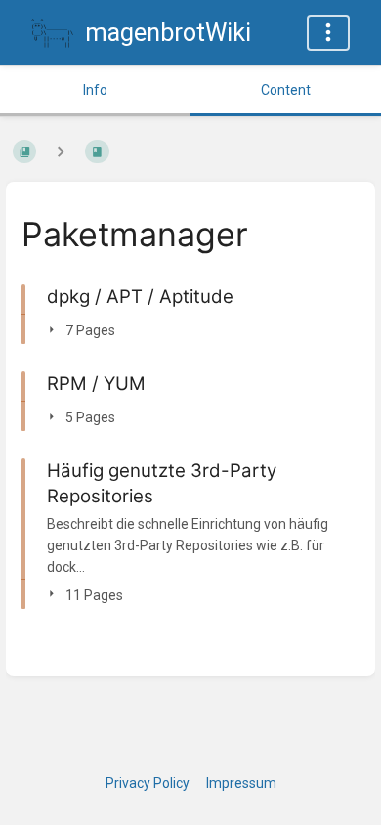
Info (95, 90)
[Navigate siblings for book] (60, 151)
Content (286, 90)
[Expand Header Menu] (328, 33)
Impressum (241, 783)
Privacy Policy (148, 783)
